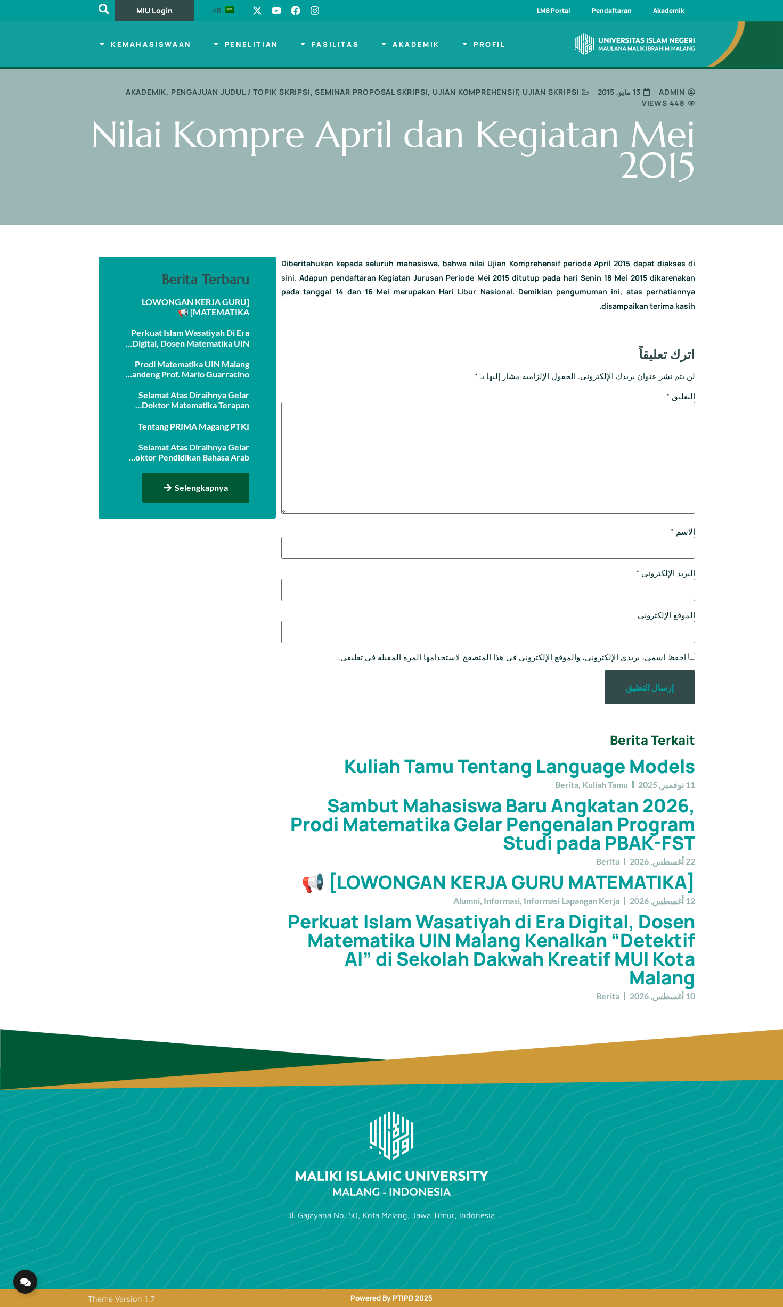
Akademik (668, 10)
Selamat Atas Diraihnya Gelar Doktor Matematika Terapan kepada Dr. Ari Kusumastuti (193, 400)
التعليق (680, 396)
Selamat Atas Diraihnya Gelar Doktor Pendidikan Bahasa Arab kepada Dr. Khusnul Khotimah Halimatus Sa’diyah (189, 452)
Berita (566, 784)
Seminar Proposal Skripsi (371, 92)
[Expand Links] (25, 1282)
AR (217, 10)
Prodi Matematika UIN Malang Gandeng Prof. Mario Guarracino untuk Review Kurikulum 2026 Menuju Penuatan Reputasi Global (187, 369)
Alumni (466, 900)
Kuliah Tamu (605, 784)
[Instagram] (314, 10)
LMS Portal (553, 10)
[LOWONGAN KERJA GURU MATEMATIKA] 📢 (498, 882)
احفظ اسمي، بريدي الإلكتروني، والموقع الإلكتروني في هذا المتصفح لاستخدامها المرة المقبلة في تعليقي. (512, 657)
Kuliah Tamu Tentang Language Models (519, 766)
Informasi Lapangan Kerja (571, 900)
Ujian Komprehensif (475, 92)
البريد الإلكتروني (665, 573)
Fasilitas (335, 44)
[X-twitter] (257, 10)
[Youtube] (276, 10)
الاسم (683, 532)
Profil (490, 44)
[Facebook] (295, 10)
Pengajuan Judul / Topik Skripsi (241, 92)
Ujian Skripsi (551, 92)
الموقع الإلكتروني (666, 615)
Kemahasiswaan (151, 44)
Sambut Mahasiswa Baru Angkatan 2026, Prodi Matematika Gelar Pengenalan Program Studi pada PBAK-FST (492, 824)
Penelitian (251, 44)
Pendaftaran (612, 10)
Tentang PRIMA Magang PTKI (193, 426)
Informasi (502, 900)
